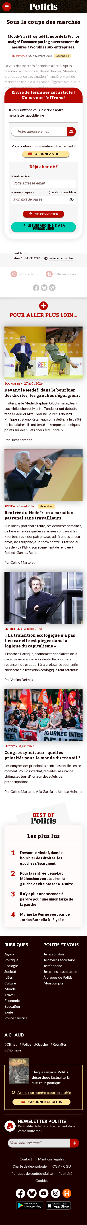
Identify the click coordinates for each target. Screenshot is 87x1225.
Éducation (12, 1006)
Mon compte (53, 983)
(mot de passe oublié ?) (62, 192)
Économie (12, 1000)
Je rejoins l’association (60, 971)
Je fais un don (54, 954)
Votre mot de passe (22, 192)
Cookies (41, 1180)
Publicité (65, 1173)
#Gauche (41, 1044)
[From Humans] (66, 1194)
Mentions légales (51, 1159)
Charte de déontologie (29, 1166)
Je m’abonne (53, 965)
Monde (10, 989)
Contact (26, 1159)
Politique (11, 960)
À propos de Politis (58, 977)
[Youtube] (44, 1194)
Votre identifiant (21, 176)
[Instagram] (55, 1194)
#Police (25, 1044)
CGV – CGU (61, 1166)
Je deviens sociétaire (59, 960)
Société (10, 971)
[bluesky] (32, 1194)
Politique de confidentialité (32, 1173)
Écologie (11, 965)
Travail (9, 995)
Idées (8, 977)
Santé (8, 1012)
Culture (10, 983)
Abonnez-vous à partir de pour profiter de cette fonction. (43, 277)
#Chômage (12, 1050)
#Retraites (59, 1044)
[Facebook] (20, 1194)
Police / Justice (15, 1018)
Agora (9, 954)
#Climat (10, 1044)
